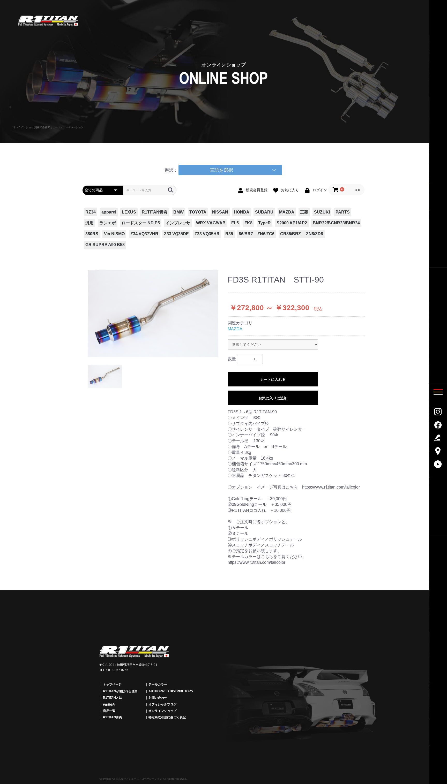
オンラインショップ (162, 711)
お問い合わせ (157, 697)
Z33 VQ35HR (207, 234)
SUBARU (264, 212)
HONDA (241, 212)
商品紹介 (109, 704)
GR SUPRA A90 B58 (105, 244)
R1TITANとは (112, 697)
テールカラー (157, 684)
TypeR (264, 223)
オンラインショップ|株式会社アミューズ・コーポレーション (48, 127)
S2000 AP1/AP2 (292, 223)
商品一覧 (109, 711)
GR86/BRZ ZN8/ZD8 (301, 234)
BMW (178, 212)
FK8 (248, 223)
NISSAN (220, 212)
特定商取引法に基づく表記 (167, 717)
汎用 (89, 223)
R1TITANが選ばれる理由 (120, 691)
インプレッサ (178, 223)
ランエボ (107, 223)
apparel (108, 212)
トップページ (112, 684)
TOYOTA (197, 212)
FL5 (235, 223)
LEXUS (129, 212)
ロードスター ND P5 (141, 223)
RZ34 (90, 212)
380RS (91, 234)
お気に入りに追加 (272, 398)
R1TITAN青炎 (155, 212)
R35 (229, 234)
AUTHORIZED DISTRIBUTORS (170, 691)
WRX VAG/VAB (211, 223)
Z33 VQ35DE (176, 234)
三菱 (304, 212)
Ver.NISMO (114, 234)
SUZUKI (322, 212)
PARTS (343, 212)
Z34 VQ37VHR (144, 234)
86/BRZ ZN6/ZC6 (256, 234)
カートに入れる (273, 379)
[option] (153, 313)
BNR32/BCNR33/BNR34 (336, 223)
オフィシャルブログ (162, 704)
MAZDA (286, 212)
